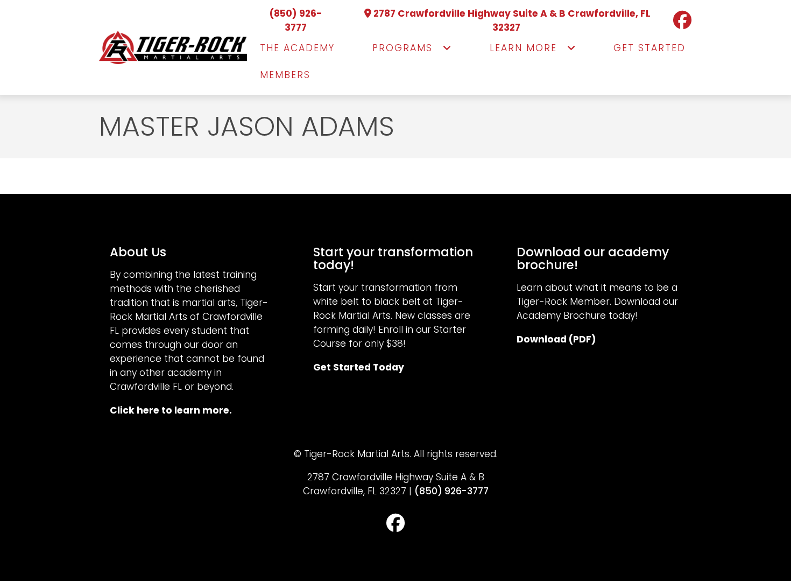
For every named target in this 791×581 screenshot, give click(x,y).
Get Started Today (358, 367)
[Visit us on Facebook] (676, 21)
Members (285, 74)
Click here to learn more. (171, 410)
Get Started (649, 47)
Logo (173, 47)
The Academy (297, 47)
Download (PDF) (556, 339)
